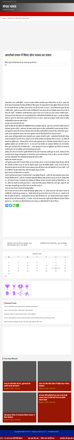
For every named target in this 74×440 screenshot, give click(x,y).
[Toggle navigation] (5, 14)
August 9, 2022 (9, 59)
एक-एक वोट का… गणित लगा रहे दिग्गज (31, 438)
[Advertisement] (37, 34)
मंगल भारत (9, 6)
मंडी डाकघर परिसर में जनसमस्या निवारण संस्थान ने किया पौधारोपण (20, 314)
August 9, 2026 (9, 388)
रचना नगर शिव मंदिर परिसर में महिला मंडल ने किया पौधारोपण (18, 310)
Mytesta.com (42, 432)
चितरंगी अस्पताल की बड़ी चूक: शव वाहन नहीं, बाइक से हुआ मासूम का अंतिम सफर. (23, 322)
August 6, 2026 (43, 402)
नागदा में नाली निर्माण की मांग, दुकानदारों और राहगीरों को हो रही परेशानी (20, 306)
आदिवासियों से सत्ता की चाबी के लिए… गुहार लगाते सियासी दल (53, 244)
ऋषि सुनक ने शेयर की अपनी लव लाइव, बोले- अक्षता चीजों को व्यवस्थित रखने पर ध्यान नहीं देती (19, 244)
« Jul (5, 276)
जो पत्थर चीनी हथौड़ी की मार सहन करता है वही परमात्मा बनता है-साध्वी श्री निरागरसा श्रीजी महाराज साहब (29, 318)
